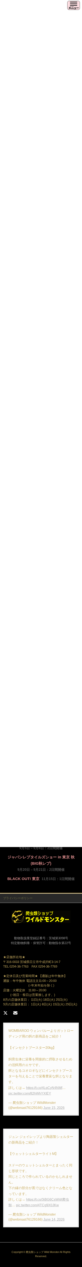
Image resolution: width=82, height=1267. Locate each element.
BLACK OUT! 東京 (23, 879)
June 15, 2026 (54, 1108)
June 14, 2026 (54, 1219)
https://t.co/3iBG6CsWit (43, 1199)
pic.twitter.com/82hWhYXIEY (29, 1093)
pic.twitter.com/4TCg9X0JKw (37, 1205)
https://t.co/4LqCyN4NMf (44, 1088)
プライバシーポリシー (18, 898)
